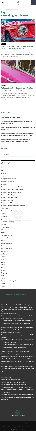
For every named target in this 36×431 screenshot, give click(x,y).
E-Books (3, 213)
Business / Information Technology (11, 192)
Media (3, 257)
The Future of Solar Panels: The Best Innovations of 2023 (17, 344)
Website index (14, 429)
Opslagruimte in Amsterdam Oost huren (12, 330)
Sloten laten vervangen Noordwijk (10, 332)
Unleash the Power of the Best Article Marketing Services (17, 305)
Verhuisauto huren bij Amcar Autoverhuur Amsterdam (17, 327)
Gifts (2, 230)
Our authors (22, 426)
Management (5, 251)
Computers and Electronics (9, 211)
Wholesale (4, 286)
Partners (29, 426)
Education (4, 216)
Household (4, 238)
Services (3, 43)
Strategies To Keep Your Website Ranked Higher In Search (18, 394)
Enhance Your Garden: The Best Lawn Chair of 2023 (16, 359)
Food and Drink (5, 227)
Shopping (4, 273)
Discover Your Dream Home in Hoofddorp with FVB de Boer (18, 356)
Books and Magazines (7, 181)
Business (3, 85)
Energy (3, 219)
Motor (3, 259)
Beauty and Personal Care (9, 178)
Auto (2, 176)
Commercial (4, 208)
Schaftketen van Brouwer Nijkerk (10, 380)
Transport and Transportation (10, 281)
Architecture (4, 168)
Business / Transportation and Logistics (13, 205)
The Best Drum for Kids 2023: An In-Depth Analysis (15, 323)
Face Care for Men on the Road (10, 117)
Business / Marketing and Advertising (12, 195)
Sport (2, 275)
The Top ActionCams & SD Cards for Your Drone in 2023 (17, 320)
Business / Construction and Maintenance (13, 187)
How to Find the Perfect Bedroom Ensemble (13, 384)
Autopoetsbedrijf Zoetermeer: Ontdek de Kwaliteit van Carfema (17, 89)
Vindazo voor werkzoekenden (9, 313)
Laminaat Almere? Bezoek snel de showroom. (14, 382)
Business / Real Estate (7, 200)
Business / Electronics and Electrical (12, 189)
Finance (3, 224)
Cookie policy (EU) (12, 426)
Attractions (4, 173)
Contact (22, 429)
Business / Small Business (9, 203)
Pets (2, 267)
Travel (3, 283)
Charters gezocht (6, 377)
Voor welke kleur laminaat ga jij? (10, 354)
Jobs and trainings (6, 243)
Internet (3, 240)
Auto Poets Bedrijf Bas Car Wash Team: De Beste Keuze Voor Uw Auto (17, 47)
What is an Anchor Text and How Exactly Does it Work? (16, 307)
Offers (3, 265)
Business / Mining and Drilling (10, 197)
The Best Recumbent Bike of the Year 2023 (13, 347)
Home (4, 426)
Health (3, 232)
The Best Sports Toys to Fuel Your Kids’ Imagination (16, 387)
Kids (2, 246)
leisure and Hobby (6, 248)
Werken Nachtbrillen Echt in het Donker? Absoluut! (15, 351)
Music (3, 262)
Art (2, 170)
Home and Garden (6, 235)
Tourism (3, 278)
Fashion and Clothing (7, 222)
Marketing (4, 254)
